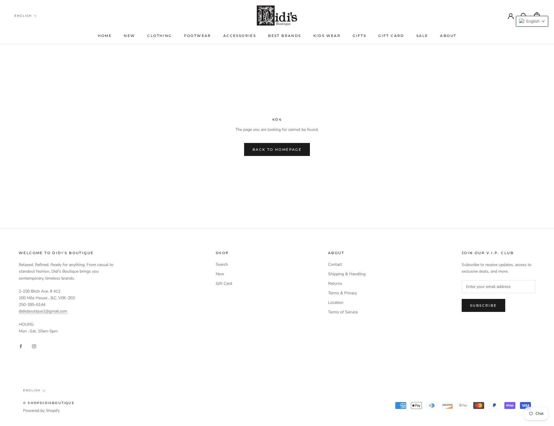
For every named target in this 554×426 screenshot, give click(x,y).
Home (105, 36)
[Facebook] (21, 346)
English (23, 16)
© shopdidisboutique (48, 403)
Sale (422, 36)
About (448, 36)
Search (222, 264)
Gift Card (391, 36)
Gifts (359, 36)
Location (335, 302)
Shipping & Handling (347, 274)
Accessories (239, 36)
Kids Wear (327, 36)
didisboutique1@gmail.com (43, 311)
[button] (532, 21)
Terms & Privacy (342, 293)
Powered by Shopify (41, 410)
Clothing (159, 36)
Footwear (197, 36)
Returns (335, 283)
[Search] (524, 15)
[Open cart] (537, 15)
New (129, 36)
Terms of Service (343, 312)
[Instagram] (34, 346)
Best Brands (284, 36)
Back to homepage (277, 149)
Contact (335, 264)
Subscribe (483, 305)
